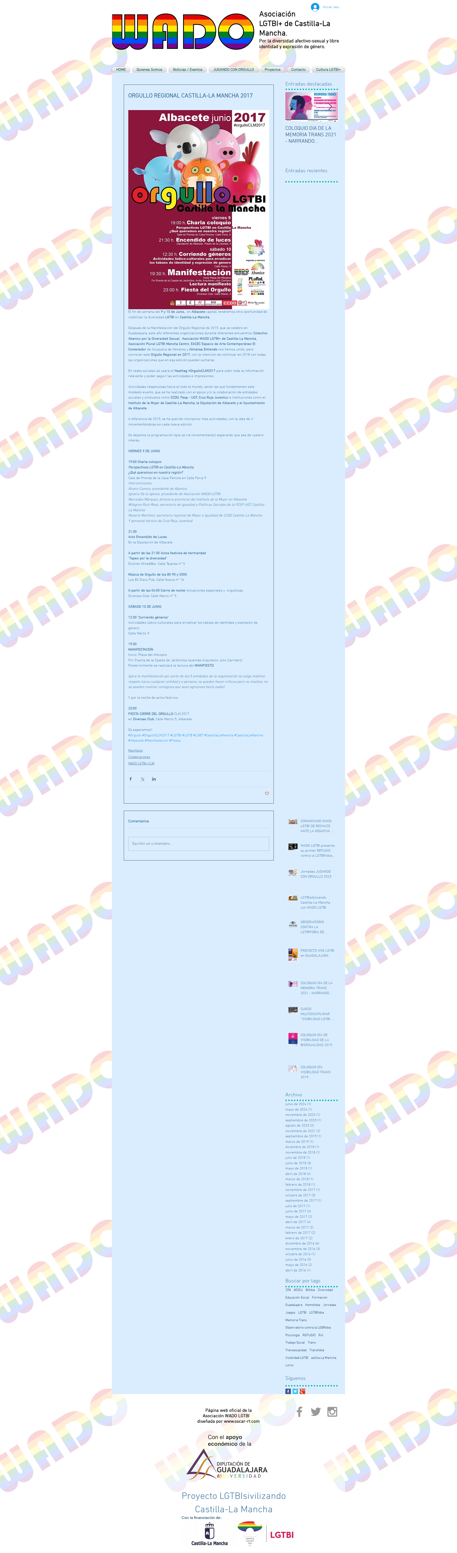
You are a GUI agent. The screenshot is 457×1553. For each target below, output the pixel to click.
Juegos (290, 1313)
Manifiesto (135, 751)
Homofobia (312, 1305)
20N (288, 1290)
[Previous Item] (293, 107)
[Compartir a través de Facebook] (130, 779)
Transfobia (316, 1350)
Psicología (292, 1335)
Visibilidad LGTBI (296, 1358)
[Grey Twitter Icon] (316, 1412)
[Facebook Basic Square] (288, 1391)
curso (289, 1365)
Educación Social (297, 1298)
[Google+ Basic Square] (302, 1391)
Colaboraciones (139, 757)
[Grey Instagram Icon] (332, 1412)
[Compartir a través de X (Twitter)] (142, 779)
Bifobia (310, 1290)
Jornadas (329, 1305)
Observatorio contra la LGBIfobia (308, 1328)
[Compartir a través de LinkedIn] (154, 779)
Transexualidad (296, 1350)
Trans (312, 1343)
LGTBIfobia (316, 1313)
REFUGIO (309, 1335)
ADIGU (298, 1290)
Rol (320, 1335)
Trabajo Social (295, 1343)
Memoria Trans (296, 1320)
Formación (320, 1298)
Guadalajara (293, 1305)
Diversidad (325, 1290)
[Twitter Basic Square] (295, 1391)
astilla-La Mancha (323, 1358)
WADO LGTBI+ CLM (141, 764)
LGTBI (302, 1313)
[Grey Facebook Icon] (299, 1412)
